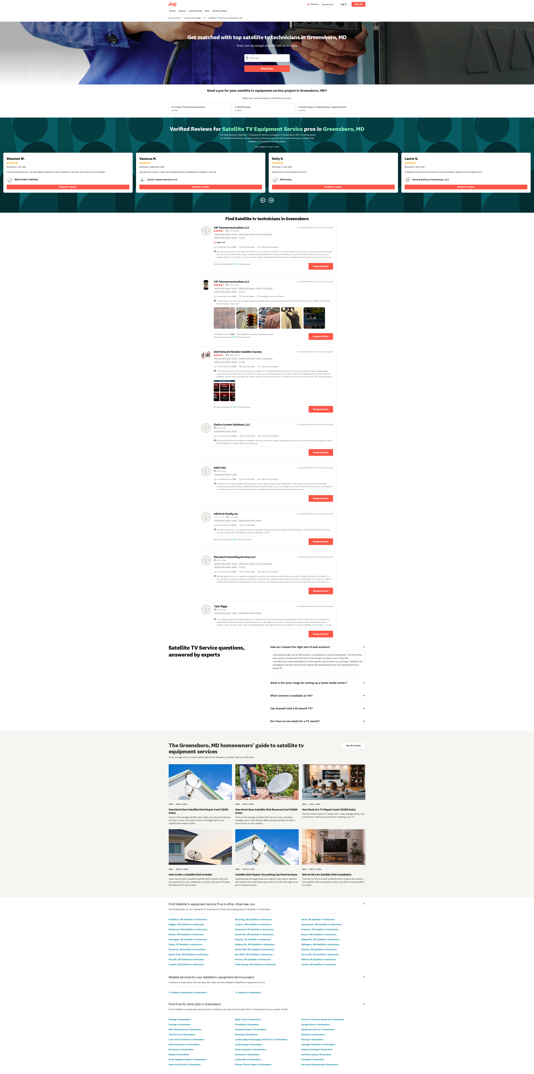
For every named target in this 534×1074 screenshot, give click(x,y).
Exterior (182, 11)
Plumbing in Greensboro (247, 1024)
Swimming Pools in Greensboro (184, 1044)
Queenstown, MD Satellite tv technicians (321, 924)
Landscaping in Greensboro (248, 1044)
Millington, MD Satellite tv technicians (320, 944)
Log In (343, 4)
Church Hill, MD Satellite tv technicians (254, 949)
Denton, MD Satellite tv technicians (186, 934)
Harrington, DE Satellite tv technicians (188, 939)
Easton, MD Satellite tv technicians (318, 934)
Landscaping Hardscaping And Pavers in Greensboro (261, 1039)
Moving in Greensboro (312, 1039)
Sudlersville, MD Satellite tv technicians (255, 944)
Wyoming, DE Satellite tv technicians (253, 919)
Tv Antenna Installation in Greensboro (188, 992)
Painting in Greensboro (312, 1059)
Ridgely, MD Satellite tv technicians (186, 924)
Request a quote (68, 186)
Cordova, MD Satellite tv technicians (253, 924)
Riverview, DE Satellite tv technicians (187, 949)
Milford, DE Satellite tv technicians (318, 959)
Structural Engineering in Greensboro (319, 1064)
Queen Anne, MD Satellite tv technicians (189, 954)
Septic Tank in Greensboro (248, 1019)
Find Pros (267, 68)
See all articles (353, 745)
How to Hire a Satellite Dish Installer (190, 874)
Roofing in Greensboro (180, 1019)
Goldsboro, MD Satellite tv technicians (188, 919)
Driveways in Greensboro (181, 1049)
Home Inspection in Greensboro (250, 1049)
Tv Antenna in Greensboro (248, 992)
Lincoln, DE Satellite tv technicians (318, 964)
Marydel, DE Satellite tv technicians (186, 959)
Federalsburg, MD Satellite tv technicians (255, 964)
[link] (9, 179)
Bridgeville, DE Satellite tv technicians (320, 939)
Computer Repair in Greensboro (250, 1029)
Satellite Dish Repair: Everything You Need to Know (266, 874)
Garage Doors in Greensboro (315, 1024)
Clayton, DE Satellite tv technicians (319, 949)
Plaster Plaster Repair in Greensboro (253, 1064)
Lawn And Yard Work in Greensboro (186, 1039)
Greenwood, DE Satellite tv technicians (254, 929)
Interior (172, 11)
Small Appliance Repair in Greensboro (188, 1059)
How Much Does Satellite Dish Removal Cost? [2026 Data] (266, 811)
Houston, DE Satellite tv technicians (253, 939)
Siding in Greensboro (179, 1054)
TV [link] (204, 18)
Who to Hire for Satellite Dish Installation (327, 874)
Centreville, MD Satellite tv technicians (254, 934)
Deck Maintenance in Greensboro (185, 1029)
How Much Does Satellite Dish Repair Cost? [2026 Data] (198, 811)
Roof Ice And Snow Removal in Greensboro (322, 1019)
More (207, 11)
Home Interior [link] (175, 18)
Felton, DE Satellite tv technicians (185, 944)
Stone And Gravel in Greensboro (185, 1064)
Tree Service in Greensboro (182, 1034)
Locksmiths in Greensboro (248, 1059)
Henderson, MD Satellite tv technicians (188, 929)
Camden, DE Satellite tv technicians (186, 964)
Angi (171, 804)
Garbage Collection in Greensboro (318, 1044)
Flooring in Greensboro (246, 1034)
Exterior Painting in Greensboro (316, 1049)
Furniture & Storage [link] (192, 18)
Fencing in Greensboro (180, 1024)
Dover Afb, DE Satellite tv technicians (320, 954)
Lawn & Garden (195, 11)
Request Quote (321, 266)
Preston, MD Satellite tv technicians (253, 959)
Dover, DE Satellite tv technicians (318, 919)
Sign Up (358, 4)
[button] (224, 318)
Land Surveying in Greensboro (316, 1054)
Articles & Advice (219, 11)
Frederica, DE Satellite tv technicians (319, 929)
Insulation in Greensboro (247, 1054)
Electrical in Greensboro (313, 1034)
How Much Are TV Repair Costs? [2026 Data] (328, 809)
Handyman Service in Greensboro (318, 1029)
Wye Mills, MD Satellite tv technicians (254, 954)
